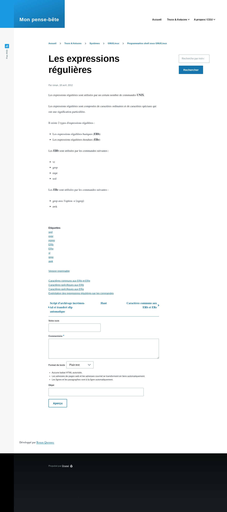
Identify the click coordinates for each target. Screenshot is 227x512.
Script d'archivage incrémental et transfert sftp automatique (67, 307)
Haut (104, 303)
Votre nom (53, 320)
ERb (50, 244)
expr (50, 236)
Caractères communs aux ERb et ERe (69, 281)
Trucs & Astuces (73, 43)
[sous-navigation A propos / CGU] (216, 19)
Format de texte (56, 365)
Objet (51, 385)
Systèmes (95, 43)
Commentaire (55, 336)
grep (50, 257)
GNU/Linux (113, 43)
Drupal (65, 466)
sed (50, 232)
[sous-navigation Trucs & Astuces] (190, 19)
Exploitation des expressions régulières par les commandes (81, 293)
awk (50, 261)
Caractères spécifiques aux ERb (66, 285)
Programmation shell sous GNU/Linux (147, 43)
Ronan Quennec (45, 442)
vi (49, 253)
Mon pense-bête (39, 19)
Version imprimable (59, 271)
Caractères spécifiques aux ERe (66, 289)
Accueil (52, 43)
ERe (50, 248)
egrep (51, 240)
